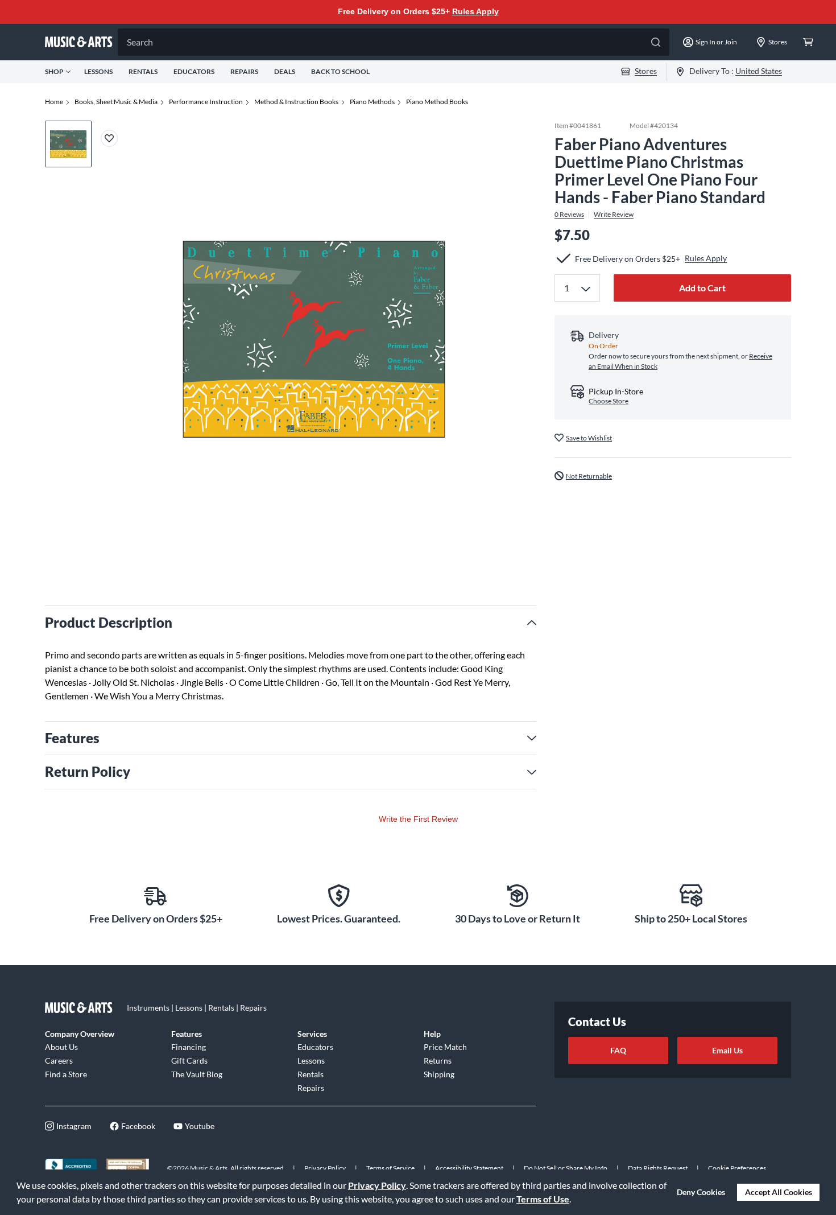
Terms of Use (542, 1198)
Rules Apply (475, 11)
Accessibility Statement (469, 1168)
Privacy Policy (377, 1185)
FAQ (618, 1050)
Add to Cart (702, 287)
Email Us (727, 1050)
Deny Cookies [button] (701, 1192)
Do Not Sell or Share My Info (565, 1168)
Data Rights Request (658, 1168)
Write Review (614, 214)
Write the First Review (418, 818)
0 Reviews (569, 214)
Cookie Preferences (737, 1168)
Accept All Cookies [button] (778, 1192)
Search (140, 41)
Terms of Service (390, 1168)
